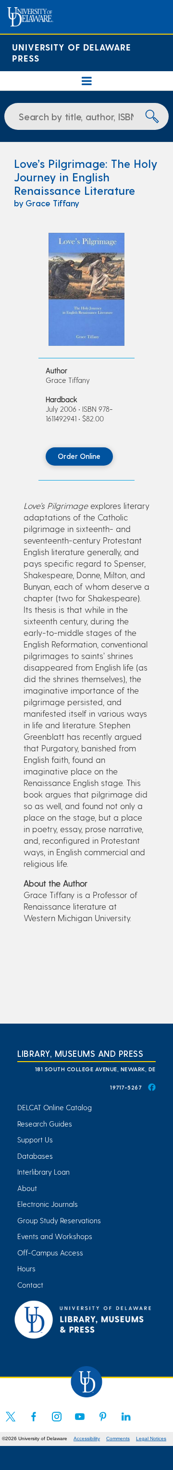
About (27, 1188)
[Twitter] (10, 1422)
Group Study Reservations (59, 1220)
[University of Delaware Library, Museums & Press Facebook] (151, 1087)
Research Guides (44, 1123)
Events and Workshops (54, 1236)
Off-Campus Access (50, 1252)
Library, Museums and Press (80, 1053)
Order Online (79, 456)
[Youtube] (79, 1422)
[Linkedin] (125, 1422)
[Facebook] (33, 1422)
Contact (30, 1284)
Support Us (35, 1139)
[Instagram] (56, 1422)
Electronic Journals (47, 1204)
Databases (35, 1156)
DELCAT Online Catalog (54, 1107)
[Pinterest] (102, 1422)
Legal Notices (151, 1438)
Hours (26, 1268)
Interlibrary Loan (43, 1171)
